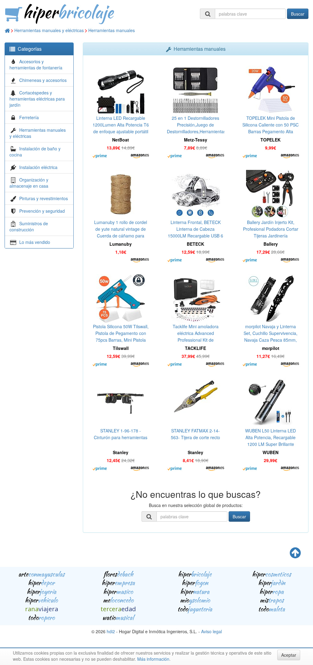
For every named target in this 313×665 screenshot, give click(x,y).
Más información (153, 659)
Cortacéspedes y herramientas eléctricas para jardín (37, 99)
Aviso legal (211, 631)
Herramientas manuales (111, 30)
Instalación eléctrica (38, 167)
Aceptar (288, 655)
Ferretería (29, 117)
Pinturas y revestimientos (43, 198)
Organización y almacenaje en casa (28, 183)
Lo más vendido (34, 242)
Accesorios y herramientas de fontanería (35, 64)
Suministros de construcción (28, 226)
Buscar (297, 14)
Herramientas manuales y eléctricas (49, 30)
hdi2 (111, 631)
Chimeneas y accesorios (43, 80)
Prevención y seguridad (42, 211)
